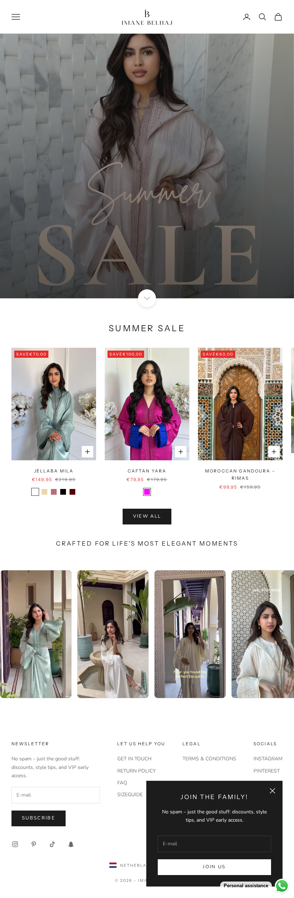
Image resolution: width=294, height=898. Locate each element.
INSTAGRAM (268, 758)
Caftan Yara (147, 471)
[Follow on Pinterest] (33, 844)
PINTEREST (266, 771)
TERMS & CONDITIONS (209, 758)
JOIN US (214, 867)
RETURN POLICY (136, 771)
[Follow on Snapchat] (71, 844)
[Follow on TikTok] (52, 844)
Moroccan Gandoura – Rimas (240, 474)
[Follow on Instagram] (15, 844)
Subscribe (38, 818)
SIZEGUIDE (130, 794)
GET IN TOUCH (134, 758)
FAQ (122, 782)
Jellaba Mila (54, 471)
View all (147, 516)
